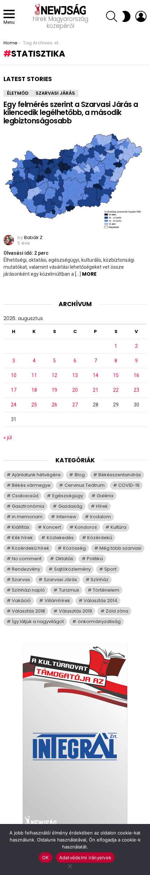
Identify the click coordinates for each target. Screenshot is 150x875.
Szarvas (21, 579)
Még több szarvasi (120, 548)
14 (95, 375)
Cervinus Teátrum (85, 485)
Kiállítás (20, 527)
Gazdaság (70, 506)
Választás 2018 (28, 611)
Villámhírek (57, 600)
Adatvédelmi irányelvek (85, 857)
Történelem (106, 590)
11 (34, 375)
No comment (27, 558)
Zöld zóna (117, 611)
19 (54, 390)
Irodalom (100, 516)
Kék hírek (22, 537)
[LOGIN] (141, 16)
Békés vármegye (31, 485)
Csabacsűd (25, 495)
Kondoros (86, 527)
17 (13, 390)
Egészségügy (67, 495)
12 (54, 375)
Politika (95, 558)
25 (34, 404)
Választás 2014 (100, 600)
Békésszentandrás (119, 474)
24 (13, 404)
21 (95, 390)
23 (136, 390)
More (89, 273)
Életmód (18, 93)
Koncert (52, 527)
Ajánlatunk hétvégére (36, 474)
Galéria (105, 495)
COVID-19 (129, 485)
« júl (7, 437)
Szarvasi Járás (55, 93)
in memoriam (27, 516)
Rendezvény (26, 569)
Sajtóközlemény (72, 569)
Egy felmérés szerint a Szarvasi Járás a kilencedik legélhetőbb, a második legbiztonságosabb (70, 112)
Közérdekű (99, 537)
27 (75, 404)
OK (45, 857)
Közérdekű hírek (30, 548)
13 (75, 375)
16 (136, 375)
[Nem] (70, 865)
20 (75, 390)
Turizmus (69, 590)
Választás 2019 (75, 611)
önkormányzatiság (99, 621)
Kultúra (118, 527)
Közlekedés (60, 537)
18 (34, 390)
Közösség (74, 548)
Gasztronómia (28, 506)
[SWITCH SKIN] (126, 16)
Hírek (102, 506)
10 (13, 375)
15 (116, 375)
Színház (99, 579)
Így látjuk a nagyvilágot (38, 621)
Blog (80, 474)
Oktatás (64, 558)
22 (116, 390)
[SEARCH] (111, 16)
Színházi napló (28, 590)
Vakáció (21, 600)
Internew (66, 516)
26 (54, 404)
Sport (110, 569)
